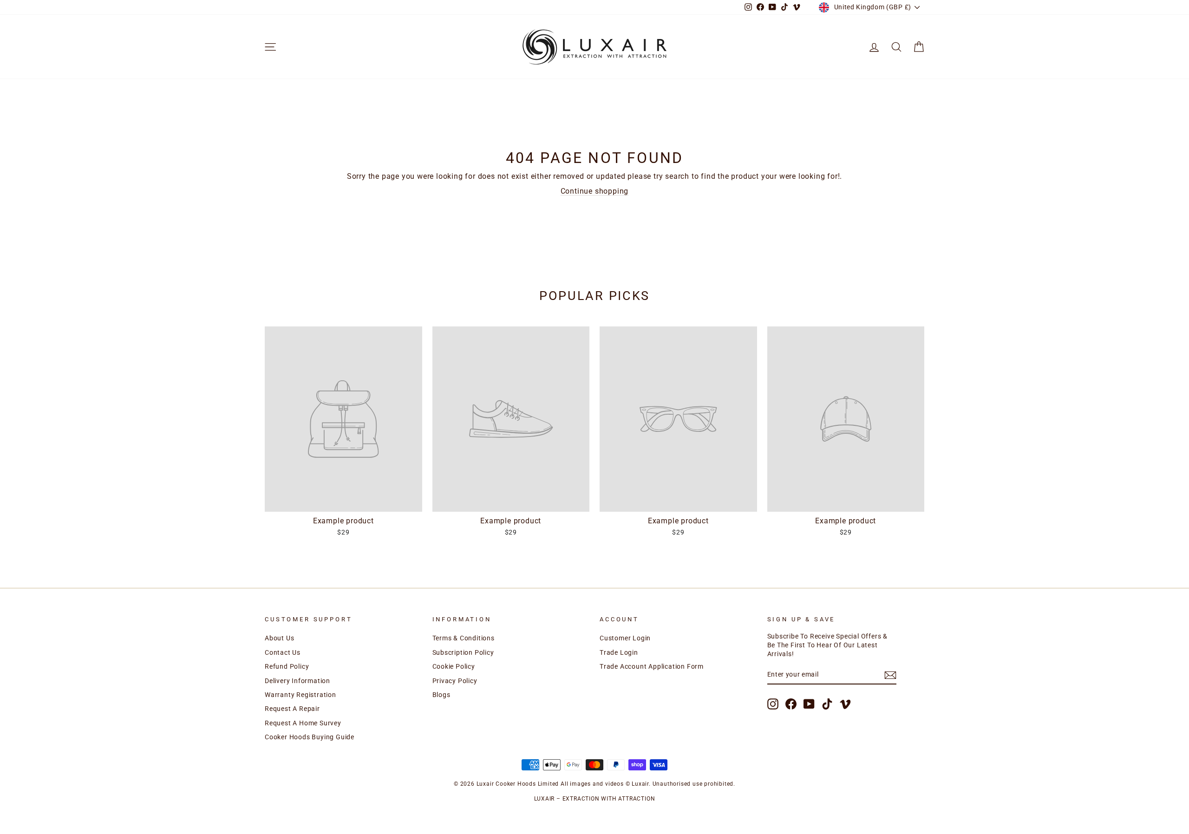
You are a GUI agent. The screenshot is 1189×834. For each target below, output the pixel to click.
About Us (279, 638)
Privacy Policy (454, 680)
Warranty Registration (300, 694)
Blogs (441, 694)
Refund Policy (287, 666)
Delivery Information (297, 680)
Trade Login (619, 652)
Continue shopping (595, 191)
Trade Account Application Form (652, 666)
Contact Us (283, 652)
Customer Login (625, 638)
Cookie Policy (453, 666)
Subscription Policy (463, 652)
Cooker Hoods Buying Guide (309, 737)
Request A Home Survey (303, 723)
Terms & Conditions (463, 638)
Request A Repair (292, 708)
